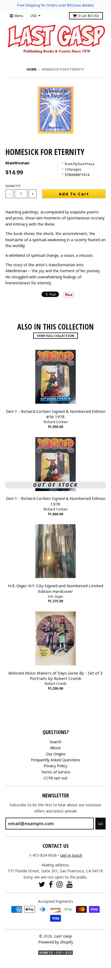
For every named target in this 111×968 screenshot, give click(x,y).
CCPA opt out (56, 777)
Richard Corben (56, 422)
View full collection (55, 336)
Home (32, 69)
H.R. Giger (55, 596)
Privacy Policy (55, 765)
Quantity (12, 186)
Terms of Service (55, 772)
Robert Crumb (56, 683)
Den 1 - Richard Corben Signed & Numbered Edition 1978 (55, 501)
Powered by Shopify (55, 942)
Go (100, 824)
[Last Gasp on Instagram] (60, 884)
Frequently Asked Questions (55, 759)
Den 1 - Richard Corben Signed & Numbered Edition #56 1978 (55, 414)
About (55, 747)
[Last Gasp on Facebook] (51, 884)
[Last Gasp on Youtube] (70, 884)
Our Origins (55, 753)
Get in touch (71, 855)
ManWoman (17, 162)
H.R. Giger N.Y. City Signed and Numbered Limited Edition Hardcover (55, 588)
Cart (88, 15)
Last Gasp (63, 936)
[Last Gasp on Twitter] (42, 884)
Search (55, 741)
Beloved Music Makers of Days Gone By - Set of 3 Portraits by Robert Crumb (55, 675)
